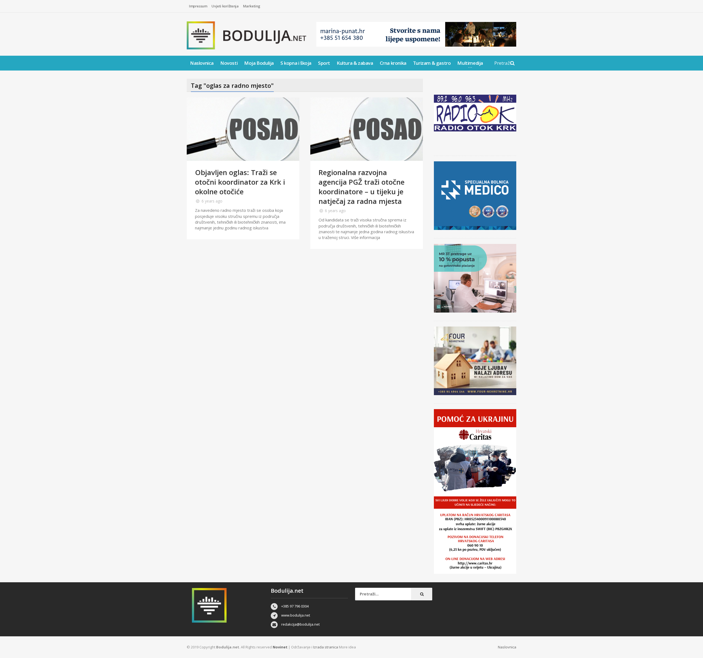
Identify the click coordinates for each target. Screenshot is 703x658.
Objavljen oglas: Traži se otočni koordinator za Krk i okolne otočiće (240, 181)
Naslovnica (202, 63)
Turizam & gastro (432, 63)
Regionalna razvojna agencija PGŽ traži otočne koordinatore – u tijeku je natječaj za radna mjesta (361, 186)
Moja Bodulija (259, 63)
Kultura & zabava (355, 63)
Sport (324, 63)
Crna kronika (393, 63)
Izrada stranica (326, 647)
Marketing (251, 6)
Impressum (198, 6)
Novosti (229, 63)
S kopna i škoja (295, 63)
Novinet (280, 647)
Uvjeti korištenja (224, 6)
